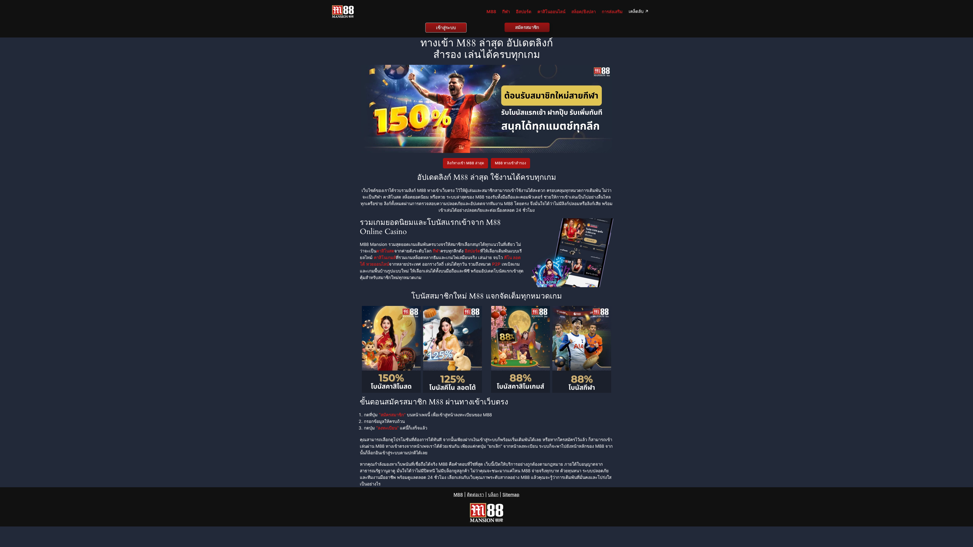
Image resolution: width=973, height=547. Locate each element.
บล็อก (493, 494)
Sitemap (510, 494)
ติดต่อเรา (475, 494)
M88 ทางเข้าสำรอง (510, 163)
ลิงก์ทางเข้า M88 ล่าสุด (465, 163)
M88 (458, 494)
